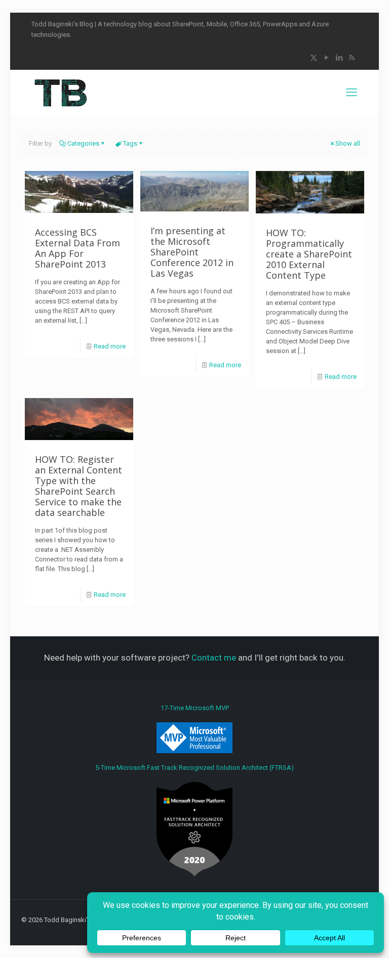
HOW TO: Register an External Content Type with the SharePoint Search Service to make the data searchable (78, 485)
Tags (130, 143)
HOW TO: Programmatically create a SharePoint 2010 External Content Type (309, 254)
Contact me (213, 657)
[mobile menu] (351, 92)
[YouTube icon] (326, 57)
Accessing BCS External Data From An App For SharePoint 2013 (77, 248)
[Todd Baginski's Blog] (60, 92)
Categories (83, 143)
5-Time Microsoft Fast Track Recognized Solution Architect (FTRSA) (194, 767)
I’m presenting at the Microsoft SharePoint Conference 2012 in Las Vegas (192, 252)
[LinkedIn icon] (339, 57)
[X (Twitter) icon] (314, 57)
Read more (110, 346)
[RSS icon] (352, 57)
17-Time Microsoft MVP (195, 708)
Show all (347, 143)
